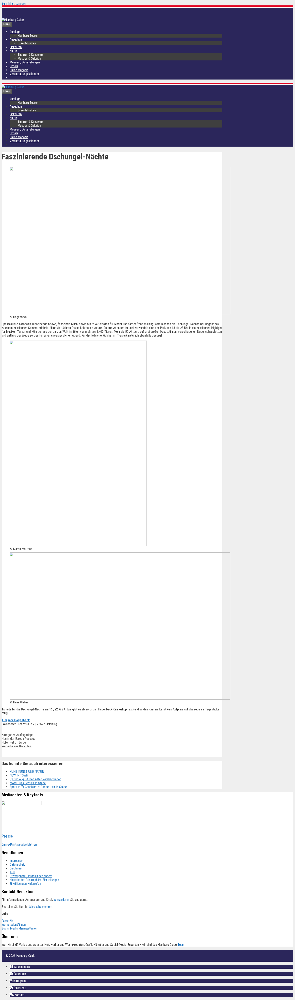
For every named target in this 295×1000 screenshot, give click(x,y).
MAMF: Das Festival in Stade (28, 783)
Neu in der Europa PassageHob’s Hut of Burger (19, 740)
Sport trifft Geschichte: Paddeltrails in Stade (38, 787)
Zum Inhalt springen (14, 3)
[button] (20, 967)
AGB (12, 872)
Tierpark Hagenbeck (16, 720)
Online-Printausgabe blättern (20, 844)
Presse (7, 836)
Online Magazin (19, 70)
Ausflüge (15, 32)
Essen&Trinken (27, 43)
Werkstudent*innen (14, 925)
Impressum (16, 861)
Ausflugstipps (24, 735)
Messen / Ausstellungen (25, 62)
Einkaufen (16, 47)
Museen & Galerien (29, 58)
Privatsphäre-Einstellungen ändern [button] (31, 876)
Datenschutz (17, 864)
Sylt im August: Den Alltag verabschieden (35, 779)
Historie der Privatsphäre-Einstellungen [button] (34, 880)
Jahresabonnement (40, 907)
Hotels (14, 66)
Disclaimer (16, 868)
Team (181, 945)
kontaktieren (61, 900)
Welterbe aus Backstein (17, 746)
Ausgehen (16, 39)
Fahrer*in (7, 921)
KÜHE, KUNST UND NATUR (27, 771)
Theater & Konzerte (30, 55)
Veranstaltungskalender (24, 74)
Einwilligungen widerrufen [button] (25, 884)
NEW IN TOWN (19, 775)
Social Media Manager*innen (19, 928)
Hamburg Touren (28, 36)
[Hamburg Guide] (13, 87)
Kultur (13, 51)
